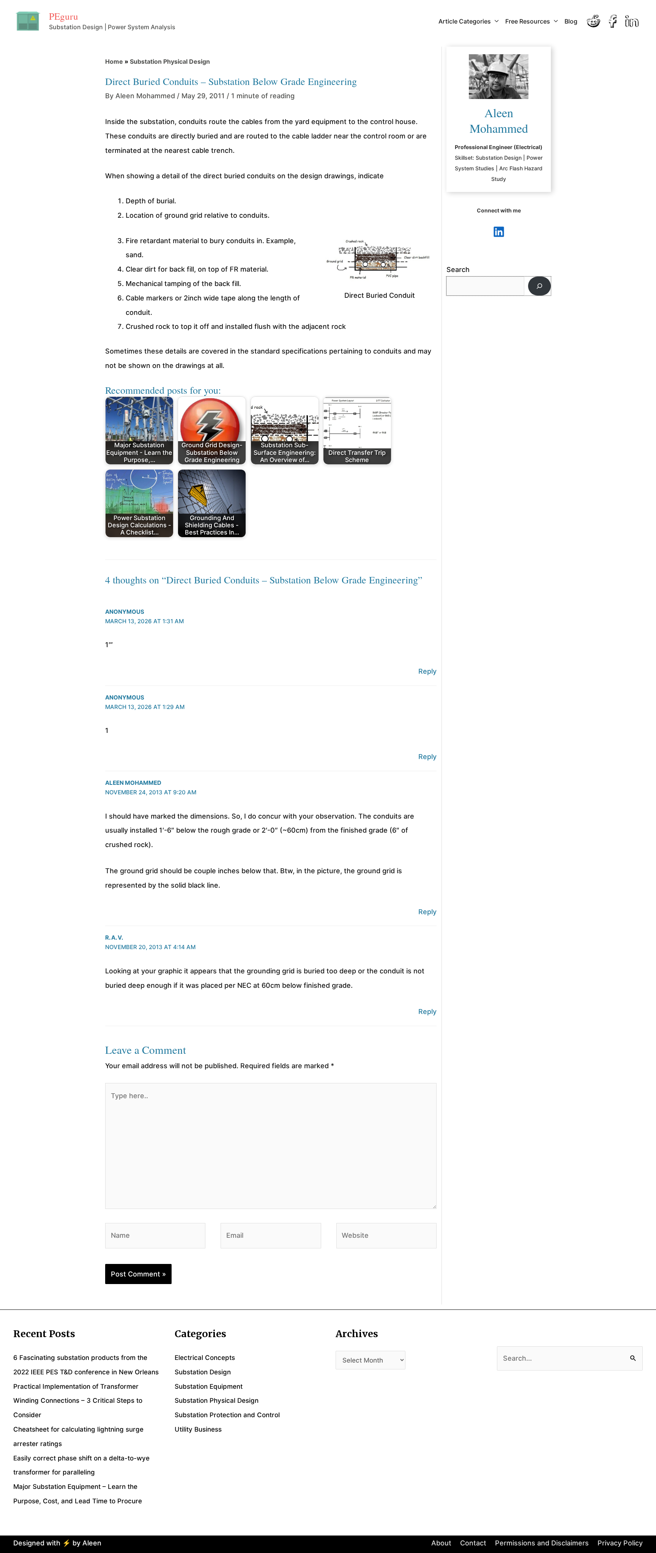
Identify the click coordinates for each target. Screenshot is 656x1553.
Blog (571, 21)
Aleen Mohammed (133, 782)
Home (114, 61)
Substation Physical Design (170, 61)
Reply (427, 671)
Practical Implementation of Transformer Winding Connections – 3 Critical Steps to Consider (77, 1401)
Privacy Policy (620, 1543)
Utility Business (198, 1429)
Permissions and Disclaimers (542, 1543)
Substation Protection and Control (227, 1415)
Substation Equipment (209, 1386)
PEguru (63, 16)
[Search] (539, 286)
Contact (473, 1543)
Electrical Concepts (205, 1357)
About (441, 1543)
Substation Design (203, 1372)
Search (458, 270)
